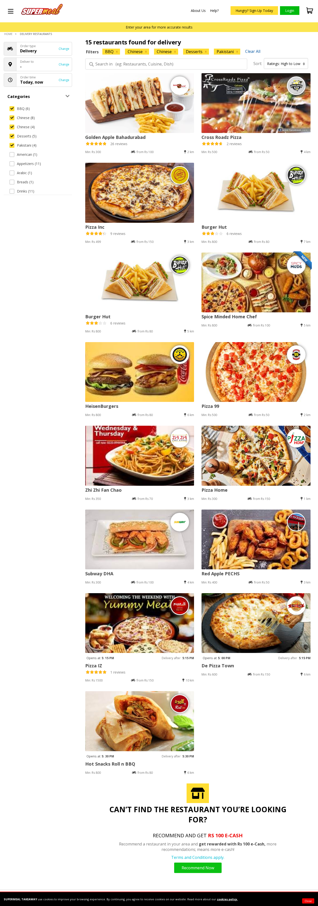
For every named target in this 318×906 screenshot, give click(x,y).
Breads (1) (25, 182)
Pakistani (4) (27, 145)
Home (8, 34)
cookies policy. (227, 899)
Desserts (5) (27, 136)
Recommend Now (198, 868)
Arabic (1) (24, 172)
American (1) (27, 154)
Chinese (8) (26, 117)
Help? (214, 10)
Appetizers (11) (29, 163)
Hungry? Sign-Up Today (254, 10)
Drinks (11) (25, 191)
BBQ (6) (23, 108)
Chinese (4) (26, 127)
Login (289, 10)
